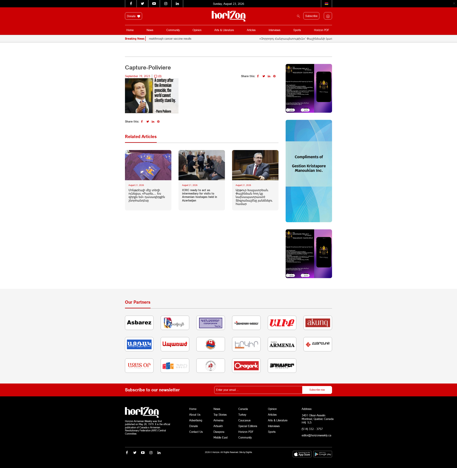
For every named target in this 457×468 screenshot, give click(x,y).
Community (173, 30)
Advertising (195, 420)
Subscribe (311, 16)
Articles (251, 30)
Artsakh (218, 426)
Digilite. (249, 452)
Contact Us (196, 431)
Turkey (242, 414)
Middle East (221, 437)
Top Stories (220, 414)
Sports (297, 30)
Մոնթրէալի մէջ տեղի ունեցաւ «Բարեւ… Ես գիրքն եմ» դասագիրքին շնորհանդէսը (147, 195)
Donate (131, 16)
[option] (155, 38)
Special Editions (247, 426)
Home (130, 30)
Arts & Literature (224, 30)
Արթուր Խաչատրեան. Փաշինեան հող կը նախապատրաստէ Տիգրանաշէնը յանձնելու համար (254, 196)
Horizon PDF (321, 30)
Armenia (219, 420)
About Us (194, 414)
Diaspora (219, 431)
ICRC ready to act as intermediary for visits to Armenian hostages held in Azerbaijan (199, 195)
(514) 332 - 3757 (312, 428)
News (150, 30)
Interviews (274, 30)
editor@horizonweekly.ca (316, 435)
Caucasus (244, 420)
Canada (243, 408)
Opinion (197, 30)
